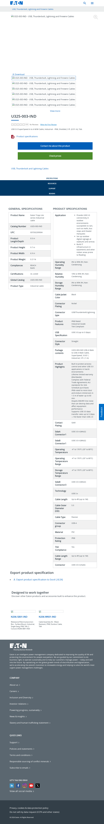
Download (19, 74)
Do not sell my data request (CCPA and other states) (34, 812)
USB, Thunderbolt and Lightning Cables (30, 168)
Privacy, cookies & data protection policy (29, 808)
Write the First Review (48, 125)
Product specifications (27, 136)
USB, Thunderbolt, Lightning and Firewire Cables (32, 9)
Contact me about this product (55, 145)
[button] (55, 156)
